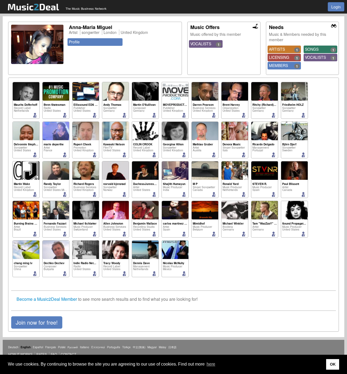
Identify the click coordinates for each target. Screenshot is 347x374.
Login (336, 6)
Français (50, 347)
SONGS (319, 49)
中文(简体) (139, 347)
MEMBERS (283, 66)
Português (113, 347)
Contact (68, 354)
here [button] (211, 364)
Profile (74, 41)
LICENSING (283, 57)
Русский (73, 347)
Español (38, 347)
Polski (61, 347)
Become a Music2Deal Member (47, 299)
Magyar (152, 347)
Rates (41, 354)
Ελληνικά (98, 347)
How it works (20, 354)
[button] (36, 322)
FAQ (54, 354)
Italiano (84, 347)
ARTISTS (283, 49)
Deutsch (13, 347)
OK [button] (333, 364)
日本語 (172, 347)
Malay (162, 347)
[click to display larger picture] (37, 44)
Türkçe (126, 347)
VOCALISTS (205, 44)
